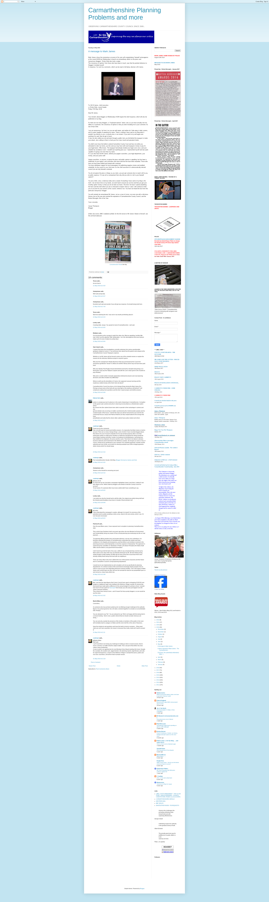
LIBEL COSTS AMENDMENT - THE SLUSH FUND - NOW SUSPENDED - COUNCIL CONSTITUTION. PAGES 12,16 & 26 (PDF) (168, 795)
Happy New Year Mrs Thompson (163, 430)
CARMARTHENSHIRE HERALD (165, 799)
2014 (158, 677)
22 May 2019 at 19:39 (99, 392)
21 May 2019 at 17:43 (99, 306)
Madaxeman (160, 782)
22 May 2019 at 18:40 (99, 341)
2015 (158, 675)
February (160, 662)
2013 (158, 680)
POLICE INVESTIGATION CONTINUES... (166, 383)
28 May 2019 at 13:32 (99, 595)
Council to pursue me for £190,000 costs (165, 406)
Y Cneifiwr (160, 776)
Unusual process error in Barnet (165, 719)
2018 (158, 667)
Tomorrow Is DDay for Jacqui (164, 784)
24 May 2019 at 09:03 (99, 518)
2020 (158, 625)
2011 (158, 685)
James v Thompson (159, 411)
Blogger (142, 888)
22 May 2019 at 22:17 (99, 420)
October (160, 634)
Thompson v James (159, 425)
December (161, 629)
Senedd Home (161, 748)
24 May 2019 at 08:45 (99, 490)
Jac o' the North (161, 708)
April (159, 657)
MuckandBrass (161, 755)
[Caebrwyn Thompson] (160, 587)
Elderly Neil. (96, 398)
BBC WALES (159, 803)
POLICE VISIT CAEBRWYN (162, 377)
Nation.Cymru (161, 693)
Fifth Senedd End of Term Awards (165, 750)
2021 (158, 622)
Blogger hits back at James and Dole (126, 460)
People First (160, 761)
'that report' (112, 587)
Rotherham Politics (162, 768)
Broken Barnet (161, 731)
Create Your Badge (159, 589)
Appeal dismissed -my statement (166, 435)
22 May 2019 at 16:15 (99, 317)
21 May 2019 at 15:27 (99, 296)
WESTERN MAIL (161, 801)
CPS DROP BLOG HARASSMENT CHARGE (167, 239)
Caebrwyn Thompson (159, 574)
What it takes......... (161, 756)
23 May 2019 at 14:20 (99, 462)
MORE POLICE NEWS (161, 366)
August (160, 636)
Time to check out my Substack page (166, 744)
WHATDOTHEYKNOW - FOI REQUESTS (167, 805)
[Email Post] (108, 272)
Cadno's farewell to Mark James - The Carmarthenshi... (168, 649)
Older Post (145, 666)
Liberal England (161, 700)
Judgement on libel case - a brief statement (165, 460)
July (159, 639)
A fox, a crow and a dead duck (164, 778)
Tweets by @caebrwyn (160, 570)
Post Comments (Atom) (102, 669)
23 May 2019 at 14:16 (99, 452)
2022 (158, 620)
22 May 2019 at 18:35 (99, 327)
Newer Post (92, 666)
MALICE (157, 372)
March (160, 659)
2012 (158, 682)
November (161, 632)
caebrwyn (96, 426)
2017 (158, 670)
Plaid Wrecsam (161, 724)
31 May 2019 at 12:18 (99, 658)
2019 (158, 627)
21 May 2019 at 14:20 (99, 285)
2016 (158, 672)
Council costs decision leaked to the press (165, 400)
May (159, 644)
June (159, 641)
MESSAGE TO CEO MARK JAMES (164, 62)
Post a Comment (95, 662)
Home (118, 666)
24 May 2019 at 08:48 (99, 502)
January (160, 664)
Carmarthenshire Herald (116, 264)
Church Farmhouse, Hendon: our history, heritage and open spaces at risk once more (167, 734)
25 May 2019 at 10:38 (99, 574)
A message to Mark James (101, 51)
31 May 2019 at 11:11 (99, 632)
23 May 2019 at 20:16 (99, 473)
